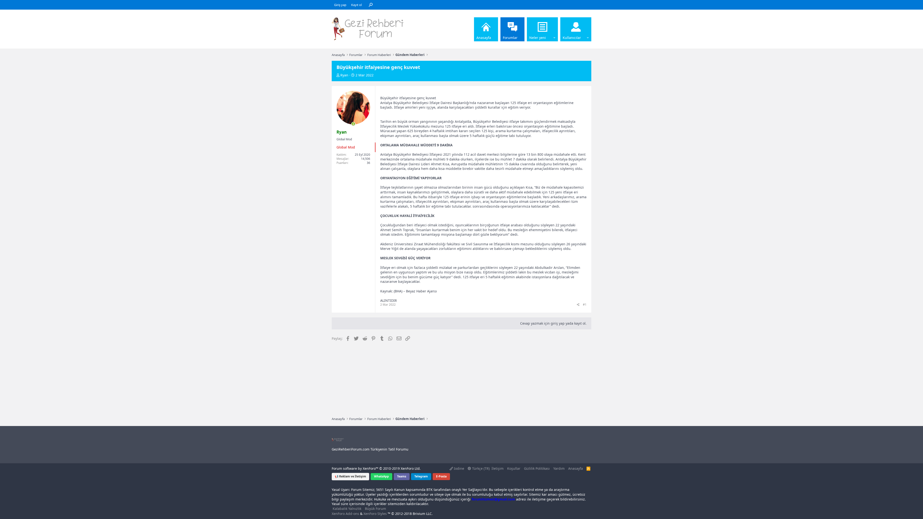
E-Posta (441, 476)
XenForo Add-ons (345, 513)
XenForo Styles (375, 513)
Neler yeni (537, 37)
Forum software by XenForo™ (376, 468)
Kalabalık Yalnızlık (347, 508)
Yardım (559, 468)
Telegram (421, 476)
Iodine (458, 468)
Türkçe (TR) (480, 468)
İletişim (498, 468)
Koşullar (513, 468)
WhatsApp (381, 476)
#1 (584, 305)
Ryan (344, 75)
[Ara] (370, 5)
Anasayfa (483, 37)
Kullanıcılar (572, 37)
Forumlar (510, 37)
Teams (401, 476)
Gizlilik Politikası (537, 468)
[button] (554, 29)
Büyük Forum (375, 508)
